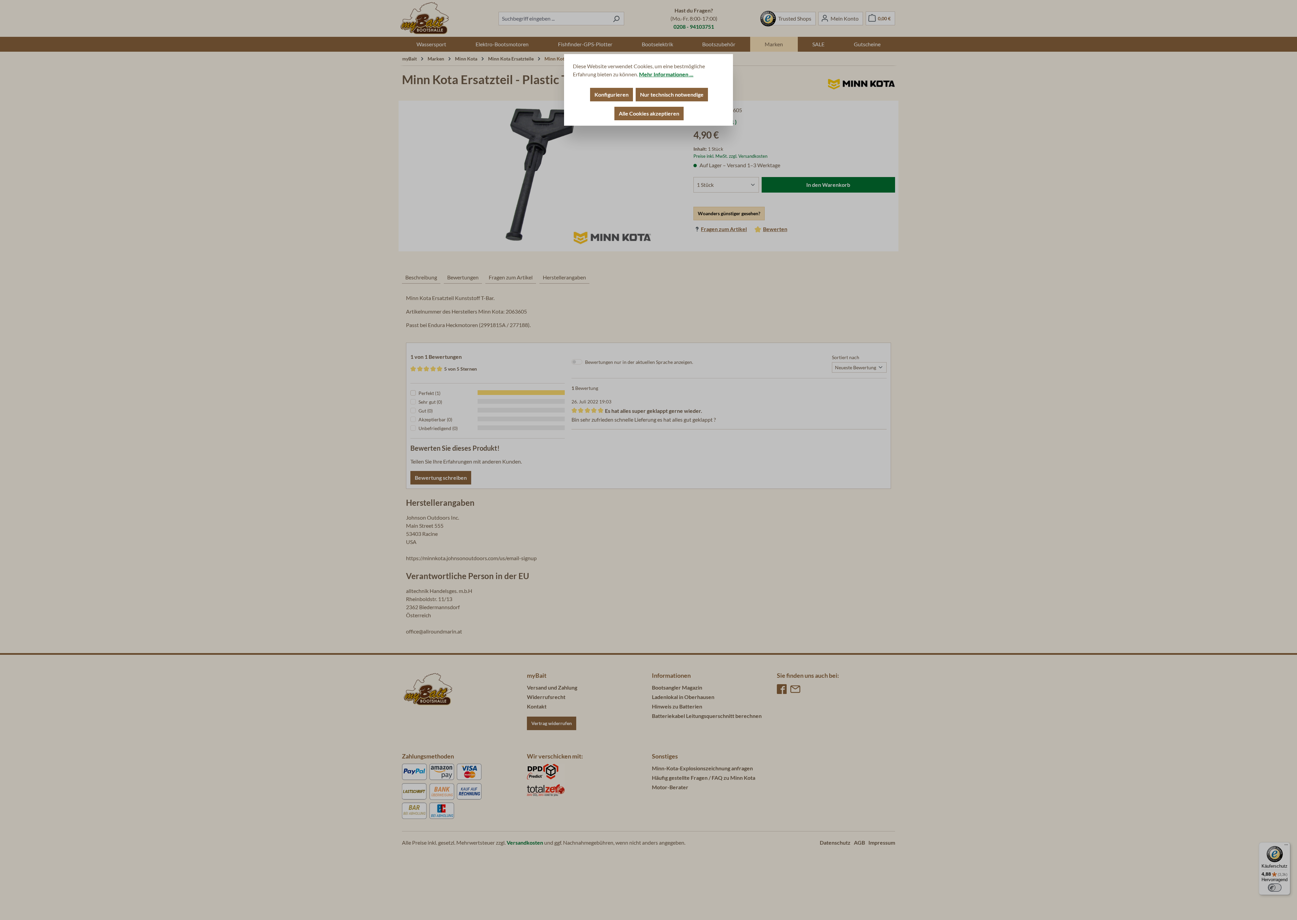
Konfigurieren (611, 94)
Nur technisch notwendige (672, 94)
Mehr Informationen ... (666, 74)
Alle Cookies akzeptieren (649, 113)
